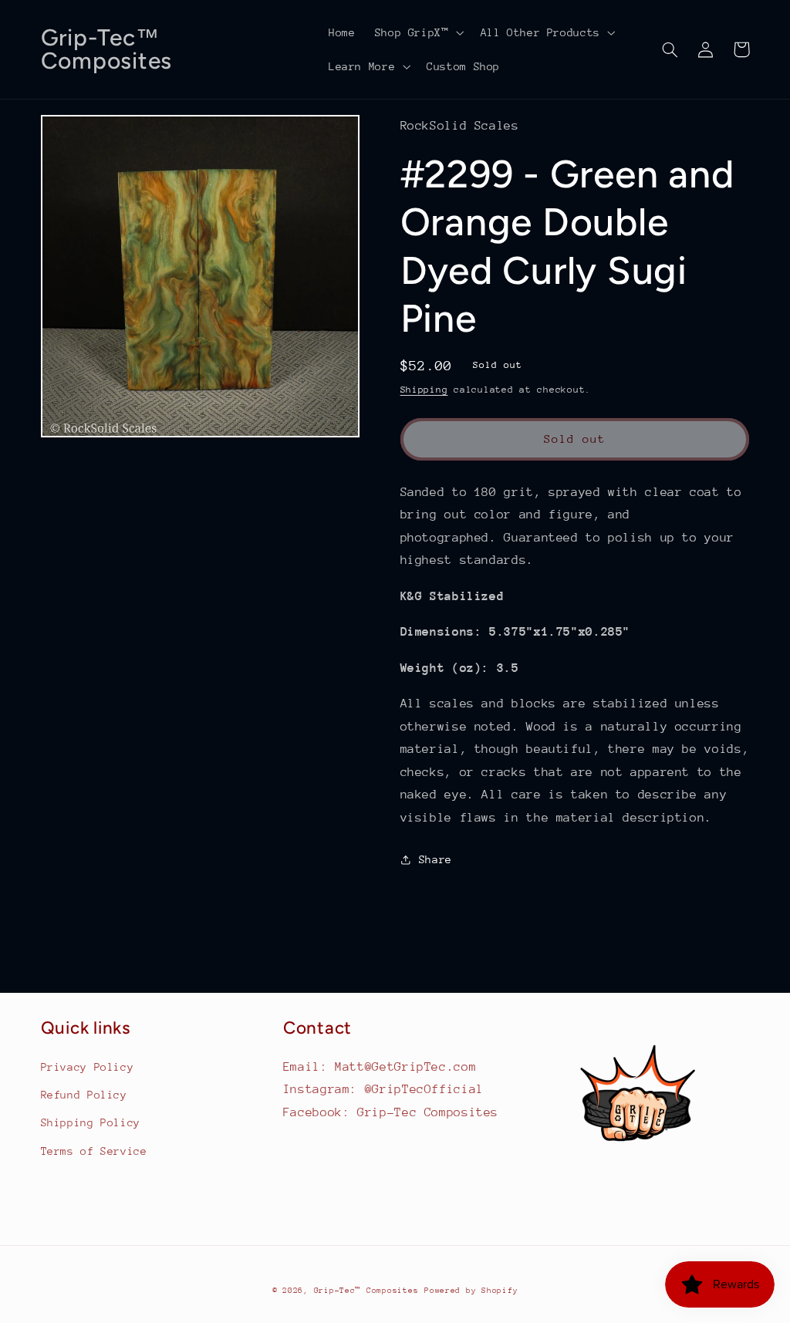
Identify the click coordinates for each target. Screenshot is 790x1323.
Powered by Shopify (471, 1290)
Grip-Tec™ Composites (366, 1290)
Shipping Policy (90, 1122)
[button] (418, 32)
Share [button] (435, 859)
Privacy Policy (87, 1067)
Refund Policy (84, 1094)
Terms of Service (94, 1151)
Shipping (424, 389)
